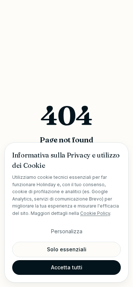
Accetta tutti (66, 267)
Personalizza (66, 231)
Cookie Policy (95, 213)
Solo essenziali (66, 249)
